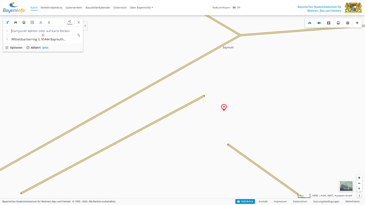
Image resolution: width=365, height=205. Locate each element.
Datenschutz (300, 201)
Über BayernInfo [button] (140, 7)
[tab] (309, 23)
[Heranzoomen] (359, 178)
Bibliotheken (352, 201)
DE (234, 7)
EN (238, 7)
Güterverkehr (74, 7)
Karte (34, 7)
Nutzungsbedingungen (326, 201)
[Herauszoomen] (359, 183)
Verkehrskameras (51, 7)
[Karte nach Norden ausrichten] (359, 189)
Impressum (280, 201)
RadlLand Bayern (221, 7)
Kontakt (263, 201)
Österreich (120, 7)
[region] (182, 106)
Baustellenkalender (98, 7)
